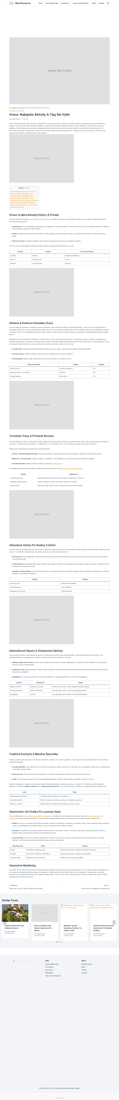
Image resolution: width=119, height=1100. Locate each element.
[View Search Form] (108, 3)
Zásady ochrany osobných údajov (68, 1088)
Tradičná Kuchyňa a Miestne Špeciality (22, 202)
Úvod (40, 3)
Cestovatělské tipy (51, 3)
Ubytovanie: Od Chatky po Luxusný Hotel (23, 205)
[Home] (9, 108)
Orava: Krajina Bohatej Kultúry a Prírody (23, 191)
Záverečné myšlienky (17, 207)
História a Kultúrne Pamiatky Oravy (21, 194)
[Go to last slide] (4, 922)
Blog (83, 967)
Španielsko (49, 973)
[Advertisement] (59, 18)
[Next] (114, 922)
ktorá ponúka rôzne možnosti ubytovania (37, 816)
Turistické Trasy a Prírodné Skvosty (21, 196)
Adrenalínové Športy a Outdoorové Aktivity (24, 200)
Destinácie (12, 110)
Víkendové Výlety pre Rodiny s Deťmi (22, 198)
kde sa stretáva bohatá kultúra (39, 219)
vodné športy (57, 463)
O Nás (94, 3)
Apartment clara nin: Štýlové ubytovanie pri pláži (26, 887)
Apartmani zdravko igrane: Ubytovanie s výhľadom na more (103, 928)
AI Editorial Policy (59, 1098)
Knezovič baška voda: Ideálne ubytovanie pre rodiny (43, 928)
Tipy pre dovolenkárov (81, 3)
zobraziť (26, 188)
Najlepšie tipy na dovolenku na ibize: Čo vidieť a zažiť (73, 928)
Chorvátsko (49, 967)
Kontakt (101, 3)
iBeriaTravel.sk (16, 119)
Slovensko (20, 110)
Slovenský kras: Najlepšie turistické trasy (95, 887)
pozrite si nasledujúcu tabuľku (72, 468)
